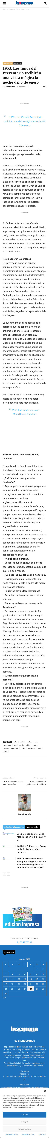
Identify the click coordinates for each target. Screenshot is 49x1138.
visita (5, 751)
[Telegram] (31, 96)
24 (6, 989)
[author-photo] (24, 811)
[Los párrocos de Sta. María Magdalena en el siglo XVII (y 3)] (9, 836)
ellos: (30, 742)
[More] (37, 96)
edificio (22, 742)
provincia (14, 748)
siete (39, 748)
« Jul (4, 997)
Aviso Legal (42, 1134)
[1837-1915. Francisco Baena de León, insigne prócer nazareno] (9, 849)
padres (6, 748)
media (21, 745)
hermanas (7, 745)
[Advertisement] (24, 36)
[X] (19, 96)
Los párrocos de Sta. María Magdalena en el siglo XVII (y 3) (31, 837)
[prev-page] (4, 874)
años (15, 742)
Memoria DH (13, 9)
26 (19, 989)
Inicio (4, 9)
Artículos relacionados (14, 827)
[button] (45, 1090)
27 (25, 989)
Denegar (24, 1122)
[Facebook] (13, 96)
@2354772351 (24, 942)
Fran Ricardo (10, 87)
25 (12, 989)
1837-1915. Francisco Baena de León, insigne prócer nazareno (31, 849)
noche (35, 745)
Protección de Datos (28, 1134)
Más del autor (33, 827)
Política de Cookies (12, 1134)
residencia (31, 748)
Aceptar (24, 1115)
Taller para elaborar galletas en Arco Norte (36, 782)
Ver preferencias (24, 1129)
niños (28, 745)
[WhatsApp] (25, 96)
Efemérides (25, 9)
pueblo (23, 748)
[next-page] (8, 874)
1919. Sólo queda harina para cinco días (13, 782)
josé (15, 745)
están (36, 742)
